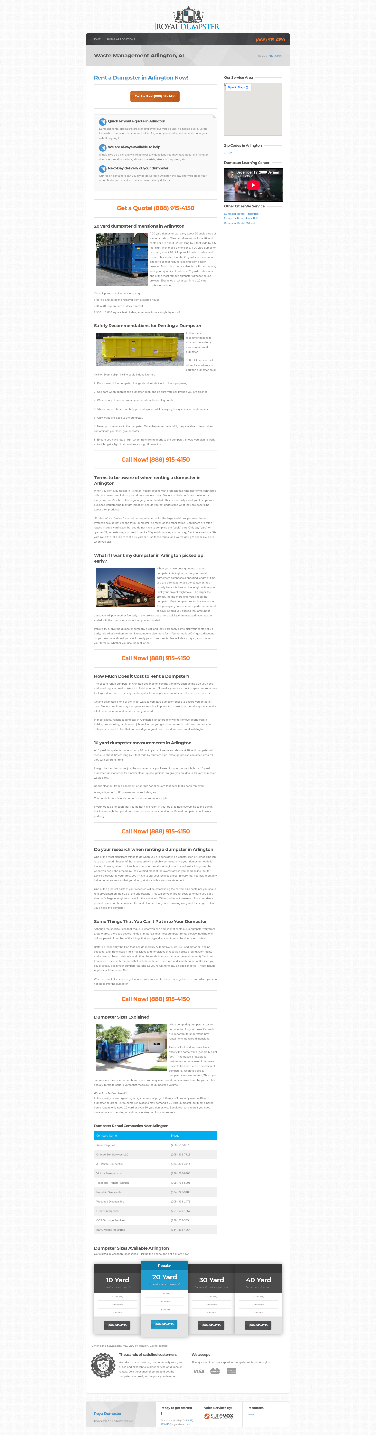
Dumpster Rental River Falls (241, 218)
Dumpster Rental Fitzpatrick (241, 213)
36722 (228, 153)
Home (96, 39)
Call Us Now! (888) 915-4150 (155, 96)
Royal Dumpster (107, 1413)
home (261, 56)
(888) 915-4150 (270, 40)
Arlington (275, 56)
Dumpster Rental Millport (239, 223)
